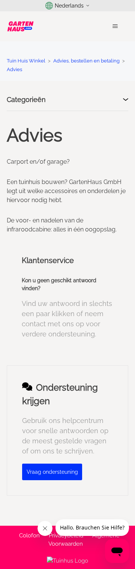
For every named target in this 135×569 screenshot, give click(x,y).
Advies (14, 69)
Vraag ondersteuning (52, 472)
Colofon (29, 535)
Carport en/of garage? (38, 161)
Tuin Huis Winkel (26, 61)
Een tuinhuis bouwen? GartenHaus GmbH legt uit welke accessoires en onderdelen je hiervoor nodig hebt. (66, 191)
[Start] (20, 26)
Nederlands (69, 6)
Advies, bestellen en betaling (86, 61)
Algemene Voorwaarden (84, 540)
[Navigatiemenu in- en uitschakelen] (115, 26)
